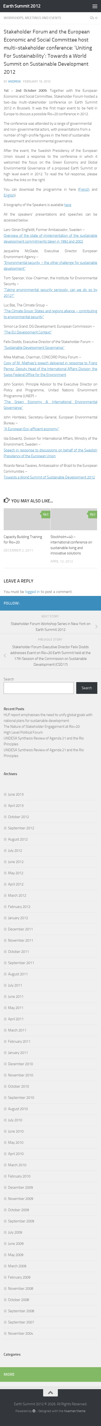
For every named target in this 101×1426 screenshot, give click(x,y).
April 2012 (16, 884)
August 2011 (18, 974)
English (9, 195)
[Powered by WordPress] (34, 1411)
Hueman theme (75, 1411)
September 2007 (21, 1322)
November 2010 (20, 1075)
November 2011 (20, 940)
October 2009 (18, 1210)
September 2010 (21, 1097)
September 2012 (21, 828)
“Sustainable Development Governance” (34, 347)
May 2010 (15, 1142)
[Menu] (95, 6)
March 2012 (17, 895)
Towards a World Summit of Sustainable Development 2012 (49, 477)
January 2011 (18, 1053)
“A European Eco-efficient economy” (31, 429)
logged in (32, 591)
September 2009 (21, 1221)
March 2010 (17, 1165)
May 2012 (15, 873)
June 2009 (16, 1243)
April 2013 (16, 805)
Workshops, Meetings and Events (32, 18)
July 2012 (15, 850)
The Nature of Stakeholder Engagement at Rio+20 (42, 726)
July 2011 (15, 985)
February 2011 (19, 1041)
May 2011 (15, 1008)
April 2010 (16, 1154)
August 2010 (18, 1109)
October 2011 (18, 951)
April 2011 (16, 1019)
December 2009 (20, 1187)
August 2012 (18, 839)
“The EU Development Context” (28, 332)
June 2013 (16, 794)
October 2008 (18, 1300)
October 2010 (18, 1086)
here (67, 205)
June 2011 (16, 996)
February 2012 (19, 907)
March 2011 (17, 1030)
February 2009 (19, 1277)
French (84, 189)
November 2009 (20, 1199)
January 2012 (18, 918)
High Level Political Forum (23, 732)
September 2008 (21, 1311)
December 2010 (20, 1064)
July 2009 (15, 1232)
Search (9, 679)
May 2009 (15, 1255)
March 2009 (17, 1266)
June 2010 (16, 1131)
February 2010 (19, 1176)
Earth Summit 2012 (22, 6)
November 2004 (20, 1333)
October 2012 (18, 817)
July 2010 (15, 1120)
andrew (14, 81)
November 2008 (20, 1288)
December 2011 (20, 929)
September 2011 (21, 963)
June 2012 (16, 862)
